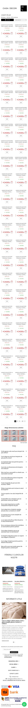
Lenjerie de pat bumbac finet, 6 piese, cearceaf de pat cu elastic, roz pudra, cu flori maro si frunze (21, 42)
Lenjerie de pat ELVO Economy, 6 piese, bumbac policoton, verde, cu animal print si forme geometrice (7, 323)
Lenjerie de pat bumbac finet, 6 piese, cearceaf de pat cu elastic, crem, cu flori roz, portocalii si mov (21, 108)
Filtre (8, 20)
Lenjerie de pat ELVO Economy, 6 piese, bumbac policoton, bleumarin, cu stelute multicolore (21, 323)
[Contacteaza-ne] (22, 9)
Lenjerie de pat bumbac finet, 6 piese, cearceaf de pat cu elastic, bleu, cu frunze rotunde (21, 124)
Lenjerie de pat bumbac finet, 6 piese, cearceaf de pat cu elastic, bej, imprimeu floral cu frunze (7, 42)
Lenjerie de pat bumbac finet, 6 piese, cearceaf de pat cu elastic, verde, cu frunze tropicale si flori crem (21, 141)
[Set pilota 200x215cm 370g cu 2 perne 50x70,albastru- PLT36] (20, 570)
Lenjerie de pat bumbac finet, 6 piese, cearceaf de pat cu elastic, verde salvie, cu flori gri (7, 75)
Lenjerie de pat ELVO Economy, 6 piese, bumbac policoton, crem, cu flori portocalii (21, 174)
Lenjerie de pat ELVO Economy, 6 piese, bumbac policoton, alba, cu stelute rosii (21, 191)
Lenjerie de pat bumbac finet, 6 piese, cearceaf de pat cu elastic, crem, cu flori (7, 25)
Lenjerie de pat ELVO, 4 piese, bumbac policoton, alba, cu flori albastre (7, 406)
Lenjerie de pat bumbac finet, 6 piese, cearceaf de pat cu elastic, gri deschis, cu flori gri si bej (7, 108)
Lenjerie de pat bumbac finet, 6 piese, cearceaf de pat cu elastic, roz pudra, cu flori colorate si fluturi (21, 91)
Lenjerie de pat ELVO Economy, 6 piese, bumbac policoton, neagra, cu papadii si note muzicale (21, 290)
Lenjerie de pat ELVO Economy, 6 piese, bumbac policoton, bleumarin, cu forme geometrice (7, 307)
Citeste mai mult (5, 640)
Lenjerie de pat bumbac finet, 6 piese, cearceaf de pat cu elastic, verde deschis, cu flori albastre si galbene (21, 75)
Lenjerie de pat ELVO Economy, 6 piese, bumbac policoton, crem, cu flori (7, 174)
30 (22, 421)
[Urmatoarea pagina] (25, 421)
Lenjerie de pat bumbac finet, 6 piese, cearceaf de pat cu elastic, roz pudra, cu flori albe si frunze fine (21, 158)
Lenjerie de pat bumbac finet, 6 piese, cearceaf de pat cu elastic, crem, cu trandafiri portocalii (7, 141)
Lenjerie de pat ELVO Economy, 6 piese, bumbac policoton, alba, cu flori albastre (7, 240)
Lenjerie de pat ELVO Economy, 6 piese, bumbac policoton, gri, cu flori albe (21, 240)
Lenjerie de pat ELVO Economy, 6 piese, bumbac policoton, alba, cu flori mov (7, 207)
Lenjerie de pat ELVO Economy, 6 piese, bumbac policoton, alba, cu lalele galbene (7, 290)
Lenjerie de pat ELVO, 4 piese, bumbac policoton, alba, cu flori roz (7, 373)
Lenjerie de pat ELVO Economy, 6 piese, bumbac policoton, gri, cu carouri (7, 340)
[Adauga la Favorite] (7, 36)
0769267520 (14, 676)
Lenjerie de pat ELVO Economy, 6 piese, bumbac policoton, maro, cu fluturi (21, 273)
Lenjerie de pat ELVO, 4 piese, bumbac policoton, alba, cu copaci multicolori (21, 373)
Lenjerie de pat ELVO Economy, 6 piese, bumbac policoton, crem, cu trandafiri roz (7, 191)
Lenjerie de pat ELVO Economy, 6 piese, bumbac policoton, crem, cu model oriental (21, 340)
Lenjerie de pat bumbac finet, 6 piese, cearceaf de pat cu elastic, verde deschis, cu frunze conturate (21, 25)
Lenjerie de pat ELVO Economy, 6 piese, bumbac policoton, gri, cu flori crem (7, 257)
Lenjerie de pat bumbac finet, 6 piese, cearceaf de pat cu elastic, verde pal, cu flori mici (7, 58)
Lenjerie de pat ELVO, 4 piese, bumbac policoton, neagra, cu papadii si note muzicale (7, 389)
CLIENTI (13, 667)
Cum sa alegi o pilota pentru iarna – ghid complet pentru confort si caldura (13, 622)
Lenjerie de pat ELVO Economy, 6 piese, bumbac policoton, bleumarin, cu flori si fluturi (7, 273)
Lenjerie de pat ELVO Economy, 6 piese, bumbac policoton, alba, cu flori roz (21, 224)
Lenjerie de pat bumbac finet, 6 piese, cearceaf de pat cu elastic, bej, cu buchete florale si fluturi (7, 158)
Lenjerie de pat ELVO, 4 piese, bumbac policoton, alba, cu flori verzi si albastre (21, 356)
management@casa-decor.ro (14, 678)
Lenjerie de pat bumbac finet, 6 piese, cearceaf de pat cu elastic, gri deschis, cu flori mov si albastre (7, 124)
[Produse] (22, 7)
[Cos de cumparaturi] (22, 12)
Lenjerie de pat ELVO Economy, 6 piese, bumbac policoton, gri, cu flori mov (7, 224)
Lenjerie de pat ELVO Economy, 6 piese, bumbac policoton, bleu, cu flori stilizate (21, 257)
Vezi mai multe (23, 442)
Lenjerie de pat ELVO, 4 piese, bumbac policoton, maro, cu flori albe (7, 356)
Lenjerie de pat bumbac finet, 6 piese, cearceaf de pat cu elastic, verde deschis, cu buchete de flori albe (21, 58)
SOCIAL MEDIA (13, 664)
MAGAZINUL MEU (13, 661)
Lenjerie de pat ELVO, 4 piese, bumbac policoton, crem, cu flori (21, 389)
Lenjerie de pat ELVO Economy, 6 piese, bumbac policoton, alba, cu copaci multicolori (21, 207)
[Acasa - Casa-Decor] (9, 8)
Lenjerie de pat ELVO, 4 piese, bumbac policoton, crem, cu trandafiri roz (21, 406)
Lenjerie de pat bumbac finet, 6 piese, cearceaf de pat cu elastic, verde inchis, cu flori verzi (7, 91)
